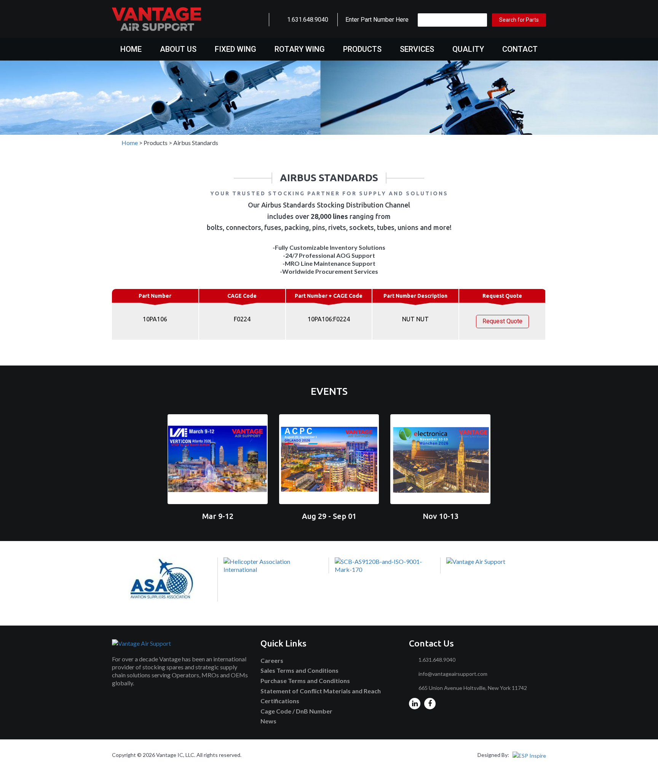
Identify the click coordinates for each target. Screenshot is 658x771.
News (268, 721)
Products (362, 49)
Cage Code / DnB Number (296, 711)
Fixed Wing (235, 49)
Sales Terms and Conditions (299, 670)
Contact (520, 49)
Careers (271, 660)
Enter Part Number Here (377, 19)
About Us (178, 49)
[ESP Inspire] (529, 755)
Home (131, 49)
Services (417, 49)
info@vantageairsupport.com (452, 673)
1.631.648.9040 (307, 19)
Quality (468, 49)
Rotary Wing (300, 49)
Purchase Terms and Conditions (305, 680)
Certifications (279, 700)
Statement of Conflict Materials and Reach (320, 690)
